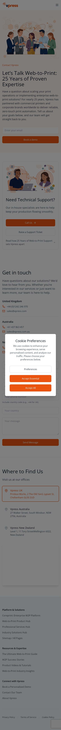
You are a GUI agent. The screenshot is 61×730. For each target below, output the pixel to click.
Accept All (30, 387)
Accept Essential (30, 378)
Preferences (30, 369)
